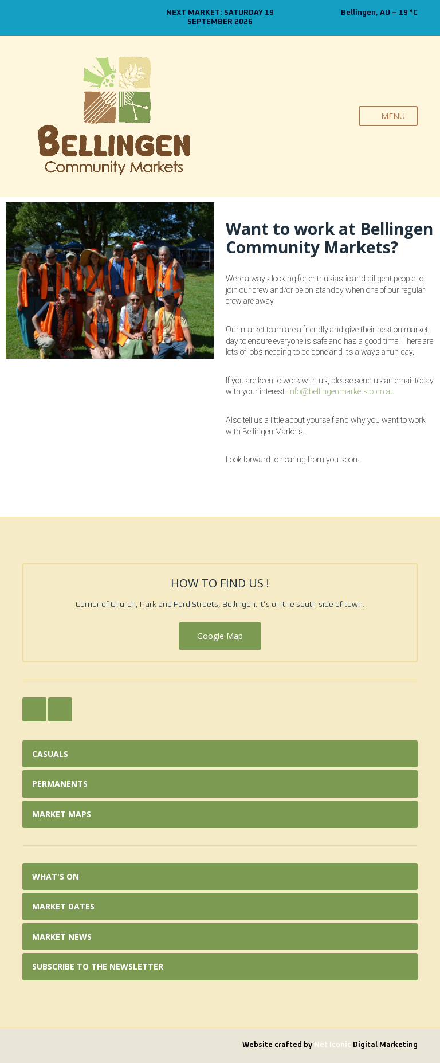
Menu (392, 116)
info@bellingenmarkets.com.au (341, 391)
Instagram (40, 18)
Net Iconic (333, 1045)
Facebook (28, 18)
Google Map (220, 635)
